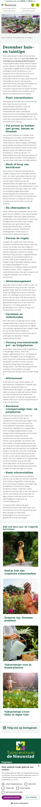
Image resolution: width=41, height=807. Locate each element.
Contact (37, 5)
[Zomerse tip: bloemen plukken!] (20, 596)
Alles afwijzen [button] (31, 797)
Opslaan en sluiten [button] (11, 797)
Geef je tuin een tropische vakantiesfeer (20, 572)
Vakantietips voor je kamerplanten (17, 666)
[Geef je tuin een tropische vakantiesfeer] (20, 549)
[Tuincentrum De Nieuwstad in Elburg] (10, 5)
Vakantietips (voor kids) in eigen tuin (17, 713)
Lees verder (14, 780)
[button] (20, 803)
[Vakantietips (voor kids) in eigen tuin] (20, 690)
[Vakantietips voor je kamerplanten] (20, 643)
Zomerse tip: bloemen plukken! (18, 619)
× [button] (38, 766)
